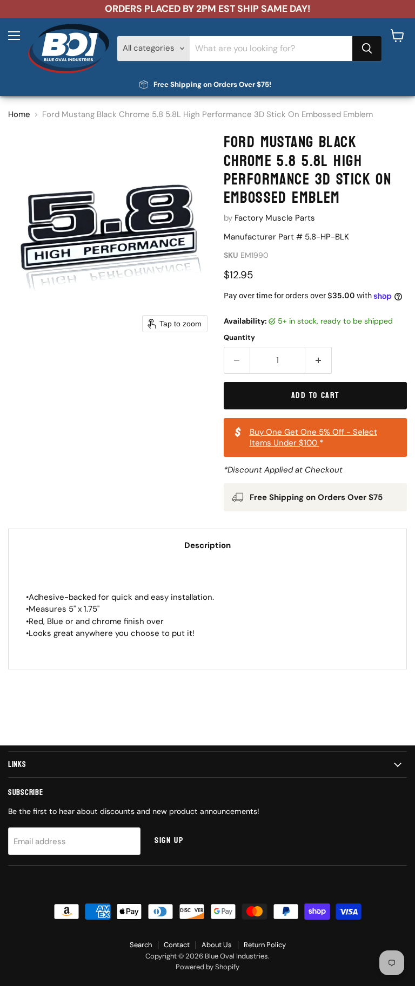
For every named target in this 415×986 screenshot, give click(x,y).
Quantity (239, 337)
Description (207, 545)
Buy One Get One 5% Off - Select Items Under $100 (313, 437)
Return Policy (265, 944)
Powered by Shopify (207, 966)
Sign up (169, 840)
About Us (217, 944)
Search (141, 944)
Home (19, 114)
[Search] (366, 48)
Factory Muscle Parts (275, 218)
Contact (177, 944)
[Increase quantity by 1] (318, 360)
